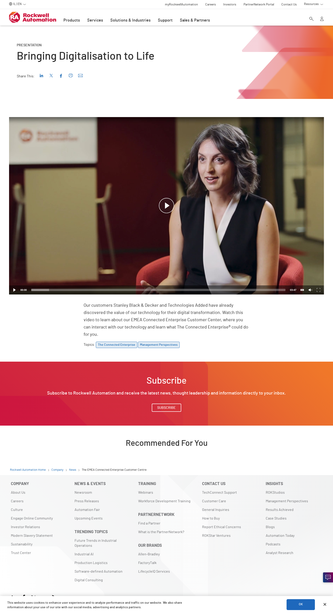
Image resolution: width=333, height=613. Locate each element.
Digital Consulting (89, 580)
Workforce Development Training (164, 501)
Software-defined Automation (99, 571)
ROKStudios (275, 492)
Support (165, 20)
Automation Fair (87, 510)
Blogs (270, 527)
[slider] (158, 290)
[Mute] (310, 290)
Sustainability (21, 544)
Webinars (145, 492)
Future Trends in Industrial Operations (96, 543)
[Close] (324, 604)
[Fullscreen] (318, 290)
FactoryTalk (147, 563)
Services (95, 20)
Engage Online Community (32, 518)
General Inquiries (215, 510)
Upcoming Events (89, 518)
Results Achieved (280, 510)
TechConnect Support (219, 492)
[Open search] (311, 19)
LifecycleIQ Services (154, 571)
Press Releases (87, 501)
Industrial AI (84, 554)
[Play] (14, 290)
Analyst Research (279, 553)
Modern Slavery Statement (32, 535)
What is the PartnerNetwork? (161, 532)
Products (71, 20)
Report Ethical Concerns (221, 527)
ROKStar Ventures (216, 535)
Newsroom (83, 492)
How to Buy (211, 518)
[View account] (322, 19)
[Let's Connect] (328, 577)
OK (301, 604)
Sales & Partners (195, 20)
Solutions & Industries (130, 20)
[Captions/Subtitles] (302, 290)
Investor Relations (25, 527)
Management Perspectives (287, 501)
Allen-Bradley (149, 554)
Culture (17, 510)
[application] (166, 205)
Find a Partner (149, 523)
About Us (18, 492)
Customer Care (214, 501)
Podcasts (273, 544)
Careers (17, 501)
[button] (166, 206)
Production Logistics (91, 563)
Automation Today (280, 535)
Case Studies (276, 518)
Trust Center (21, 553)
